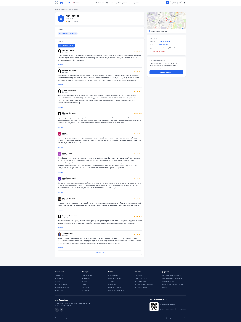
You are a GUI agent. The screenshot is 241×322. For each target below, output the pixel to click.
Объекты (84, 281)
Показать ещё (99, 253)
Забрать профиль (166, 72)
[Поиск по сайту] (180, 2)
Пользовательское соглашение (172, 275)
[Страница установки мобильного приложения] (154, 306)
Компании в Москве (61, 10)
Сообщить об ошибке (158, 51)
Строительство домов (115, 287)
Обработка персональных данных (172, 284)
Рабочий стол (86, 278)
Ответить (60, 64)
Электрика (111, 281)
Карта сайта (182, 318)
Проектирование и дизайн (116, 290)
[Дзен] (61, 310)
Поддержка (138, 275)
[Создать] (167, 2)
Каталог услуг (59, 278)
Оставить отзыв (67, 45)
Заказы (57, 281)
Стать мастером (87, 275)
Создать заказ (59, 275)
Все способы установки (168, 304)
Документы (85, 287)
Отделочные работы (114, 278)
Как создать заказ (140, 281)
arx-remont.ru (163, 45)
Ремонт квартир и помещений (68, 33)
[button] (166, 22)
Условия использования (154, 318)
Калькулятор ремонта (62, 287)
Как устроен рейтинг (141, 287)
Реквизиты (165, 287)
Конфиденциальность (170, 318)
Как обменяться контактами (144, 284)
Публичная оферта (168, 281)
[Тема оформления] (184, 2)
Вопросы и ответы (141, 278)
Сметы (84, 284)
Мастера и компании (61, 284)
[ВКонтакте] (57, 310)
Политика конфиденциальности (172, 278)
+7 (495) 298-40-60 (164, 41)
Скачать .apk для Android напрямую (174, 309)
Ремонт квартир (113, 275)
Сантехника (112, 284)
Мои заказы (59, 290)
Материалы (85, 290)
